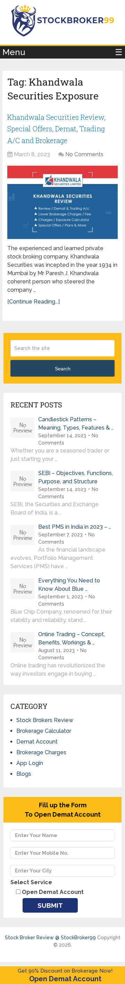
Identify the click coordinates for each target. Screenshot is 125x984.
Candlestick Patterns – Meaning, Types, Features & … (76, 423)
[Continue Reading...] (33, 301)
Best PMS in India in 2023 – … (74, 527)
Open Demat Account (65, 979)
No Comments (84, 154)
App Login (29, 763)
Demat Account (37, 741)
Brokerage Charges (41, 752)
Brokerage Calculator (43, 731)
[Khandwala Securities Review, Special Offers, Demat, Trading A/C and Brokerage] (62, 202)
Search (62, 368)
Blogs (23, 774)
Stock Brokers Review (44, 720)
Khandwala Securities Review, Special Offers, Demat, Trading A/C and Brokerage (56, 129)
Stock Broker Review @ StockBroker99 (50, 937)
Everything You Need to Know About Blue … (69, 584)
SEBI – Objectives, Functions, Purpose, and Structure (75, 477)
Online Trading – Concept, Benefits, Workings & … (71, 638)
